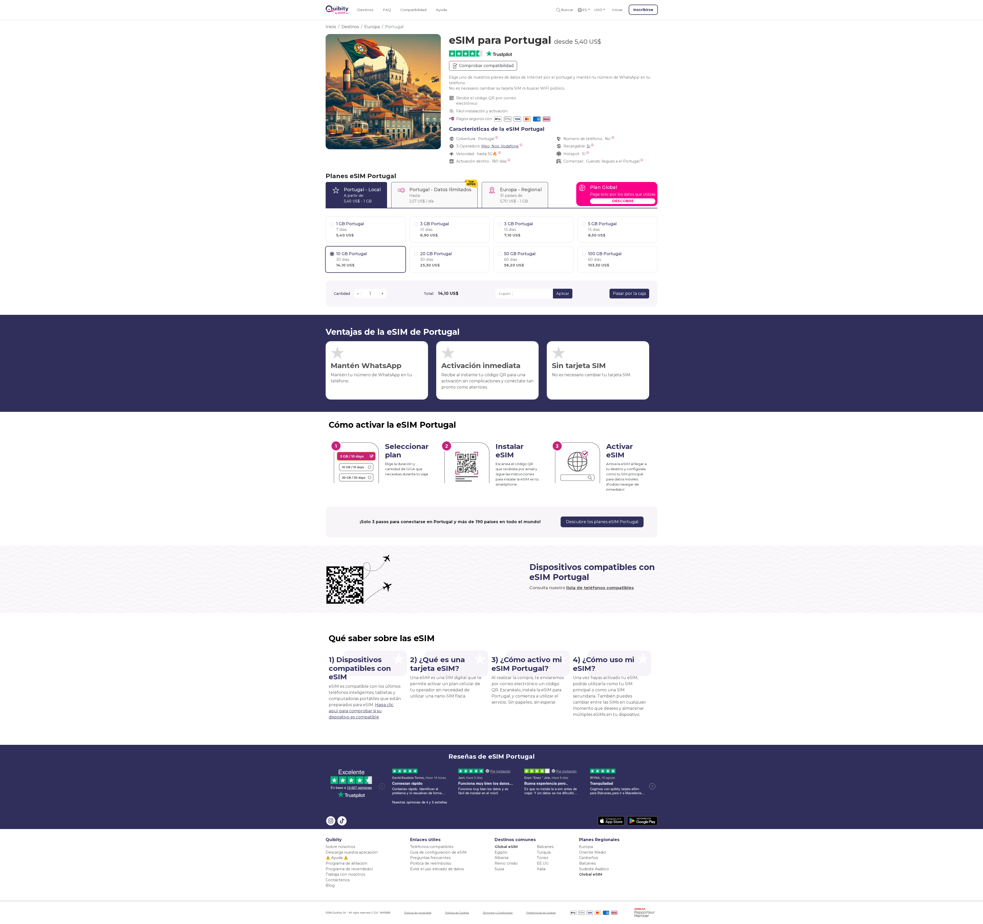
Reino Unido (506, 863)
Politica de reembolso (430, 863)
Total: (429, 293)
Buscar (567, 10)
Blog (330, 885)
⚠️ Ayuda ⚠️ (337, 857)
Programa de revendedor (349, 869)
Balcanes (545, 846)
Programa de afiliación (346, 863)
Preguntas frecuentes (430, 857)
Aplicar (562, 293)
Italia (541, 869)
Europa (372, 26)
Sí (588, 146)
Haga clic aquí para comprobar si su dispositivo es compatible (361, 710)
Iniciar (617, 10)
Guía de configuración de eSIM (438, 852)
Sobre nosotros (340, 846)
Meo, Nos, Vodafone (500, 146)
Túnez (542, 857)
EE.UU (542, 863)
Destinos (365, 10)
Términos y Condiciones (497, 912)
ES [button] (584, 10)
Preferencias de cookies (541, 912)
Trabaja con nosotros (345, 874)
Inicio (331, 26)
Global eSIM (506, 846)
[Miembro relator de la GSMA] (644, 912)
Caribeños (588, 857)
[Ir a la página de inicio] (337, 10)
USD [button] (598, 10)
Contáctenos (338, 880)
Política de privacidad (417, 912)
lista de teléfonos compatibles (600, 587)
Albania (501, 857)
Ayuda (441, 10)
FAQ (387, 10)
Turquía (544, 852)
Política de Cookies (457, 912)
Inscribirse (643, 10)
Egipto (501, 852)
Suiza (499, 869)
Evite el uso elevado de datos (437, 869)
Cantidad (342, 293)
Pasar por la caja (629, 293)
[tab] (356, 195)
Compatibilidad (413, 10)
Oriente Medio (592, 852)
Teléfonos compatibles (431, 846)
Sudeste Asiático (594, 869)
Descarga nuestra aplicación (352, 852)
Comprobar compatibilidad (486, 65)
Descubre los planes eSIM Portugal (602, 521)
